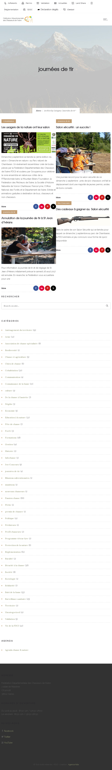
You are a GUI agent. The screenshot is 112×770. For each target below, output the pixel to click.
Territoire (10, 605)
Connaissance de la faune (17, 384)
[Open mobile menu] (106, 19)
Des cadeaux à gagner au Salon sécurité (83, 209)
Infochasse (10, 458)
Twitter (7, 737)
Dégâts (8, 404)
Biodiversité (11, 350)
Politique (9, 518)
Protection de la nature (16, 545)
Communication (12, 377)
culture (8, 390)
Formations (10, 437)
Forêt (8, 431)
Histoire (9, 451)
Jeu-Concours (12, 464)
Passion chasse (12, 498)
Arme (7, 337)
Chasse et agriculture (15, 357)
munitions (10, 484)
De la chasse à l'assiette (16, 397)
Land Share (81, 3)
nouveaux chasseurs (14, 491)
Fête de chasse (12, 424)
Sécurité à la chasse (14, 565)
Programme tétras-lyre (16, 538)
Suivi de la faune (13, 592)
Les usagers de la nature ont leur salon (25, 127)
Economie (10, 410)
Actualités (62, 3)
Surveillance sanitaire (15, 599)
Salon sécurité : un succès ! (73, 127)
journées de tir (12, 471)
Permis (29, 3)
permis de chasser (14, 511)
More (3, 206)
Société (8, 572)
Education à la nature (15, 417)
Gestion (9, 444)
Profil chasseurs (13, 531)
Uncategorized (12, 612)
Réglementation (13, 552)
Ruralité (9, 558)
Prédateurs (10, 525)
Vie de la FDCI (12, 625)
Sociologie (10, 579)
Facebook (8, 731)
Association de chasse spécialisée (21, 343)
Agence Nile (73, 764)
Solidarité (10, 585)
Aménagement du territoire (18, 330)
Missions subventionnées (17, 478)
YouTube (8, 743)
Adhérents (12, 3)
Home (38, 111)
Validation (45, 3)
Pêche (8, 505)
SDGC (30, 9)
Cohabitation (11, 370)
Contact (70, 9)
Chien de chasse (13, 363)
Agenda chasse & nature (16, 650)
